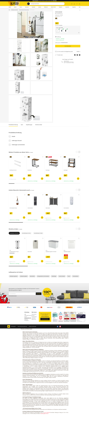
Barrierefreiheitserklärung (22, 326)
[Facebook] (75, 55)
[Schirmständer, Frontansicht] (19, 45)
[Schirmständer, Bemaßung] (30, 108)
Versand (61, 25)
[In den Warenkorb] (24, 178)
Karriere (33, 315)
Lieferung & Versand (17, 140)
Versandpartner (64, 42)
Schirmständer (29, 193)
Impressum (34, 317)
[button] (61, 30)
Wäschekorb (47, 193)
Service (25, 316)
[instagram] (60, 326)
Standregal (47, 155)
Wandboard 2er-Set (12, 155)
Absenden (38, 293)
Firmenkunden (34, 316)
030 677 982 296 (66, 61)
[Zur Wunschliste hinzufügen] (79, 10)
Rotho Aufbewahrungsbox (67, 237)
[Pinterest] (77, 55)
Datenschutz (34, 319)
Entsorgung (26, 320)
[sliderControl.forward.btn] (79, 152)
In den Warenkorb (68, 46)
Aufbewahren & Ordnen (16, 272)
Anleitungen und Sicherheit (18, 144)
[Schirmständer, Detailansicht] (41, 59)
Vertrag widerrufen (27, 317)
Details (13, 136)
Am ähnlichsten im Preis (26, 233)
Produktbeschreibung (13, 124)
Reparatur (26, 319)
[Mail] (79, 55)
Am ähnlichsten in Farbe (38, 233)
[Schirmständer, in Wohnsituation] (30, 24)
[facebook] (57, 326)
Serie (22, 124)
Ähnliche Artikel (38, 124)
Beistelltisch (29, 155)
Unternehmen (34, 314)
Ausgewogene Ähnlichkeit (14, 233)
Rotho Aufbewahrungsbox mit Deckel (51, 237)
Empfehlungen (29, 124)
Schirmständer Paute (12, 193)
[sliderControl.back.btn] (77, 152)
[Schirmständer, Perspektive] (19, 87)
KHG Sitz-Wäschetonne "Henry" (14, 237)
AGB (25, 314)
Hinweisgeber (13, 326)
